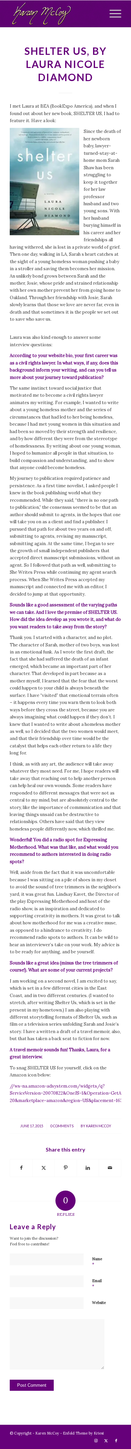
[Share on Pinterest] (66, 1167)
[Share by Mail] (110, 1167)
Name (97, 1262)
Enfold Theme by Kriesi (83, 1433)
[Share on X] (43, 1167)
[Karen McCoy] (54, 13)
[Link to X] (106, 1441)
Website (99, 1302)
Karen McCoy (98, 1126)
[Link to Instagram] (96, 1441)
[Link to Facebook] (116, 1441)
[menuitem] (112, 13)
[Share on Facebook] (21, 1167)
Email (97, 1283)
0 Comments (62, 1126)
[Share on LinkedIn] (88, 1167)
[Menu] (112, 13)
